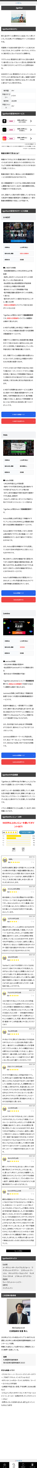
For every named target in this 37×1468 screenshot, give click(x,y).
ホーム (4, 1467)
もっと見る (18, 1251)
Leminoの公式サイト (18, 762)
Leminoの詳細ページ (19, 755)
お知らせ (23, 1467)
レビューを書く (27, 832)
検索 (14, 1467)
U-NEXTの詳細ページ (18, 414)
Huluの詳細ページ (18, 593)
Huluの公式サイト (19, 600)
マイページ (32, 1467)
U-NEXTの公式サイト (18, 421)
